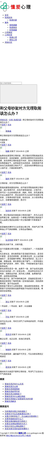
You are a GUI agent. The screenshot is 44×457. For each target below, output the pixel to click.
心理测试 (8, 32)
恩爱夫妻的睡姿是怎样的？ (16, 421)
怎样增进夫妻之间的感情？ (16, 411)
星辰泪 (8, 334)
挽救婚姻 (13, 25)
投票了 (4, 125)
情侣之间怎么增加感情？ (15, 426)
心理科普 (8, 35)
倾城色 (8, 350)
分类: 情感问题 (15, 120)
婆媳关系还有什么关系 (14, 384)
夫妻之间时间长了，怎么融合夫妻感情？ (21, 416)
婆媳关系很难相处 (12, 389)
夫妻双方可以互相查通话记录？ (18, 414)
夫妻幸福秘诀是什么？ (14, 419)
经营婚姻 (13, 30)
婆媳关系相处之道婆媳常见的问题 (19, 399)
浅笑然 (8, 211)
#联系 (28, 436)
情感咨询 (8, 18)
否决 (9, 125)
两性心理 (13, 40)
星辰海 (8, 367)
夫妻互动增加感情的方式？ (16, 424)
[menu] (1, 1)
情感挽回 (13, 27)
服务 (6, 22)
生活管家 (9, 240)
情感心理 (13, 37)
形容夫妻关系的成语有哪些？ (17, 429)
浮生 (7, 317)
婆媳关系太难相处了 (13, 394)
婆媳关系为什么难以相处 (15, 396)
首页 (6, 15)
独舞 (7, 151)
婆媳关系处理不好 (12, 391)
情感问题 (13, 20)
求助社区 (8, 42)
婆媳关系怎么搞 (11, 386)
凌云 (7, 302)
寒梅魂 (8, 131)
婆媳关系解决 (10, 401)
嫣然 (7, 179)
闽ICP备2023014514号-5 (16, 436)
